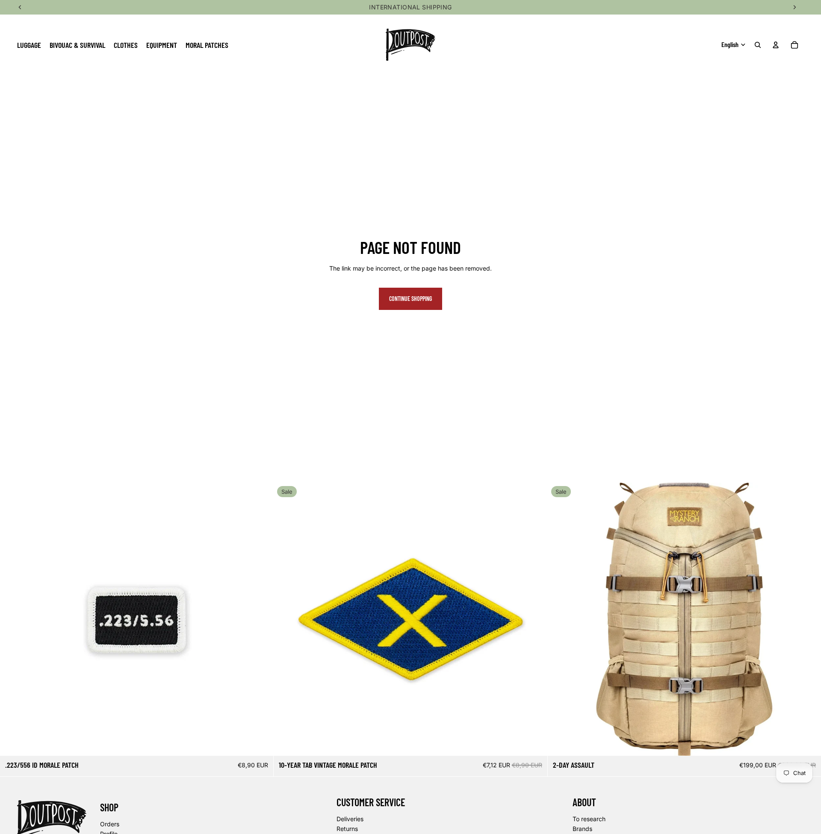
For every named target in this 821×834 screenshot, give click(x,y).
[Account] (775, 44)
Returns (347, 828)
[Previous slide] (560, 619)
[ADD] (260, 742)
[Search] (757, 44)
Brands (582, 828)
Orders (109, 824)
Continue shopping (410, 298)
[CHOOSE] (807, 742)
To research (589, 818)
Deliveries (350, 818)
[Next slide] (808, 619)
